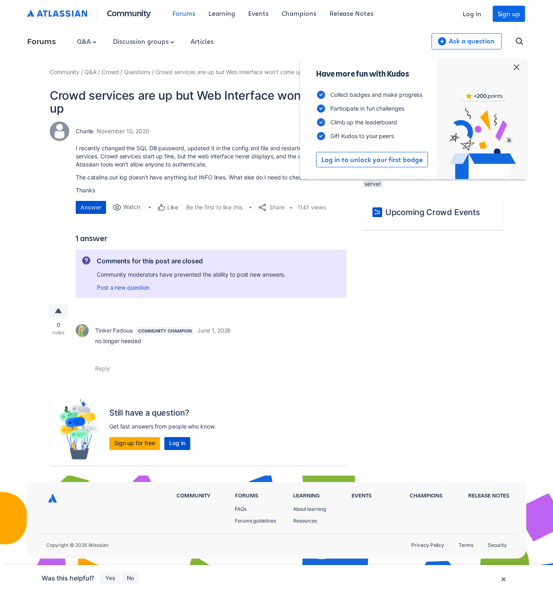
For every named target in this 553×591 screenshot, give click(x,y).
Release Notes (352, 13)
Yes (110, 577)
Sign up (509, 13)
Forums (184, 13)
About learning (309, 509)
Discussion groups (141, 41)
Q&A (84, 41)
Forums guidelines (255, 521)
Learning (221, 13)
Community (129, 13)
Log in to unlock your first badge (372, 159)
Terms (466, 545)
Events (258, 13)
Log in (472, 13)
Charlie (85, 131)
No (130, 577)
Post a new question (123, 287)
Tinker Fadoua (114, 330)
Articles (202, 41)
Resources (305, 521)
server (372, 183)
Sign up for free (134, 443)
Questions (137, 71)
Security (497, 545)
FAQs (241, 509)
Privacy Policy (427, 545)
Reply (102, 368)
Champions (299, 13)
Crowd (110, 71)
